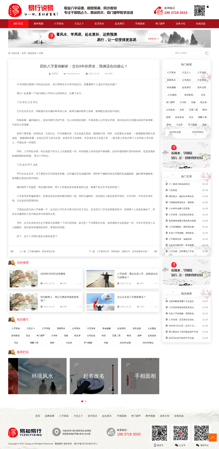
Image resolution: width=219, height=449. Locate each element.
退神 (52, 342)
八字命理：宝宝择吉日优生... (188, 319)
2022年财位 (148, 342)
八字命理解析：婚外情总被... (188, 227)
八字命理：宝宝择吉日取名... (188, 214)
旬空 (104, 335)
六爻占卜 (79, 23)
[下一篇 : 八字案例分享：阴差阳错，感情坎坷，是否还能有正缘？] (122, 256)
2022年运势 (125, 342)
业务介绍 (180, 23)
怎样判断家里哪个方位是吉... (188, 301)
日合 (28, 335)
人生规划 (152, 328)
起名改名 (152, 335)
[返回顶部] (213, 438)
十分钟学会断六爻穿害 (188, 208)
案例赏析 (32, 53)
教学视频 (38, 23)
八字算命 (59, 23)
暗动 (129, 335)
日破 (66, 335)
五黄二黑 (116, 335)
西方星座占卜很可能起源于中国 (188, 332)
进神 (139, 335)
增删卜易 (34, 342)
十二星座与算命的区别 (188, 184)
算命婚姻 (106, 328)
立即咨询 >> (153, 39)
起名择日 (119, 23)
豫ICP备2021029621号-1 (86, 443)
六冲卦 (54, 335)
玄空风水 (99, 23)
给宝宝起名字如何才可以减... (188, 338)
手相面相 (140, 23)
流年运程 (137, 328)
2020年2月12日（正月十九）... (188, 326)
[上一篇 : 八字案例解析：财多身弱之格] (40, 256)
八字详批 (46, 328)
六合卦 (69, 342)
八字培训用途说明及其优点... (188, 307)
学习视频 (88, 342)
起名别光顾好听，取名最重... (188, 245)
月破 (106, 342)
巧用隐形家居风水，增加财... (188, 202)
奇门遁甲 (160, 23)
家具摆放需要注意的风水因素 (188, 221)
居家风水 (61, 328)
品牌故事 (49, 416)
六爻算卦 (91, 328)
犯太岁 (77, 335)
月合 (16, 342)
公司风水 (76, 328)
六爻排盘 (188, 190)
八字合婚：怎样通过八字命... (188, 251)
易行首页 (18, 23)
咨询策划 (15, 335)
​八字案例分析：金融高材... (188, 239)
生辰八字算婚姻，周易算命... (188, 233)
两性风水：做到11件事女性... (188, 196)
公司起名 (91, 335)
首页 (24, 53)
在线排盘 (200, 23)
